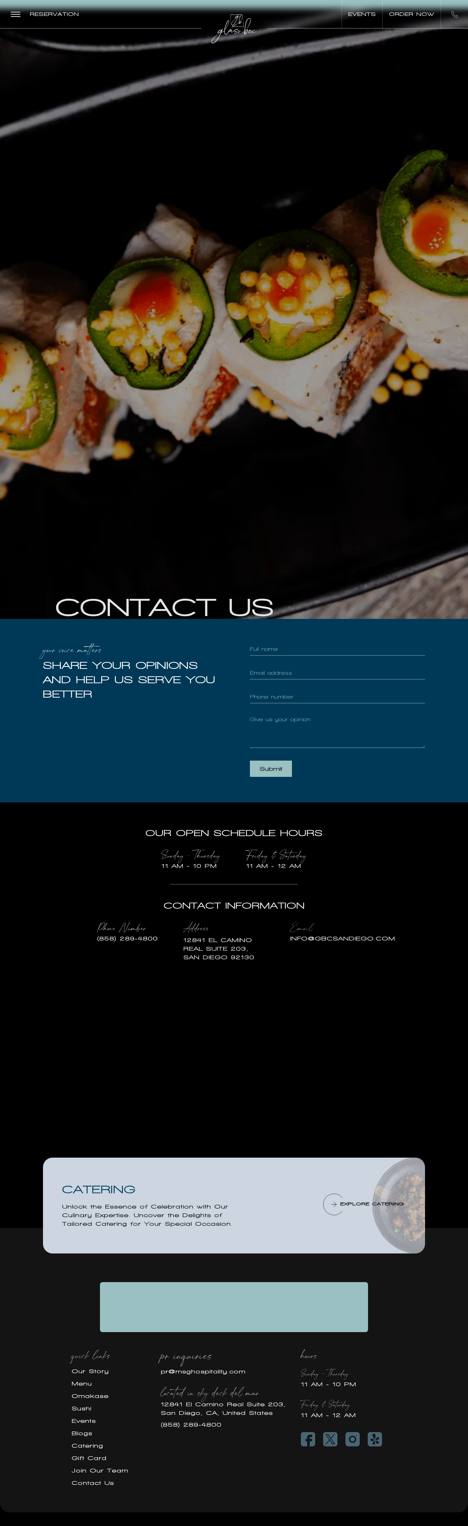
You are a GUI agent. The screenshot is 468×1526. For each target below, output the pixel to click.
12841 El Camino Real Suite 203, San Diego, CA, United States (223, 1408)
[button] (15, 14)
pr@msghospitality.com (203, 1371)
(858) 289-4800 (191, 1425)
